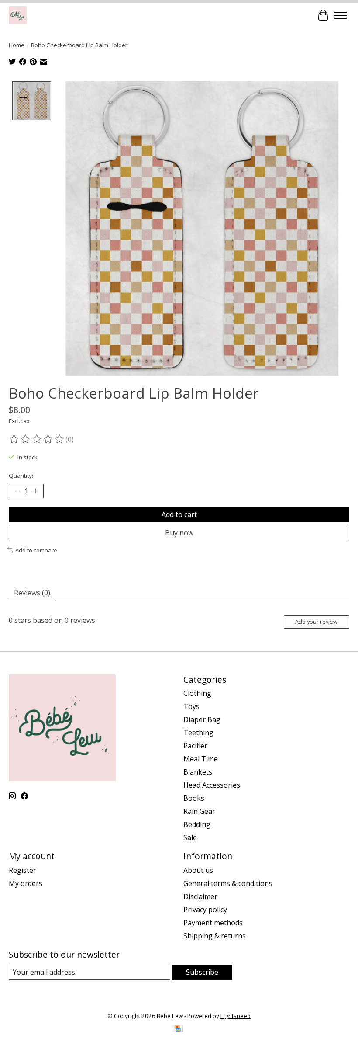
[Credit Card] (177, 1029)
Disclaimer (200, 896)
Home (16, 45)
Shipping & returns (214, 936)
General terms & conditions (227, 883)
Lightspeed (235, 1016)
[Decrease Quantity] (17, 491)
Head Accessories (211, 785)
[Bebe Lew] (18, 15)
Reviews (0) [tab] (32, 592)
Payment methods (213, 922)
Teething (198, 732)
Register (22, 870)
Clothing (197, 693)
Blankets (197, 772)
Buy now (179, 533)
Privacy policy (205, 909)
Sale (190, 837)
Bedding (196, 824)
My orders (25, 883)
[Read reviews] (37, 439)
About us (198, 870)
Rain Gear (199, 811)
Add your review (316, 621)
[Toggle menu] (340, 15)
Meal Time (200, 759)
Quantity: (21, 475)
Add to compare (36, 550)
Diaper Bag (201, 719)
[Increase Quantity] (35, 491)
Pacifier (195, 745)
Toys (191, 706)
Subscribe (202, 972)
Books (193, 798)
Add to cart (179, 514)
